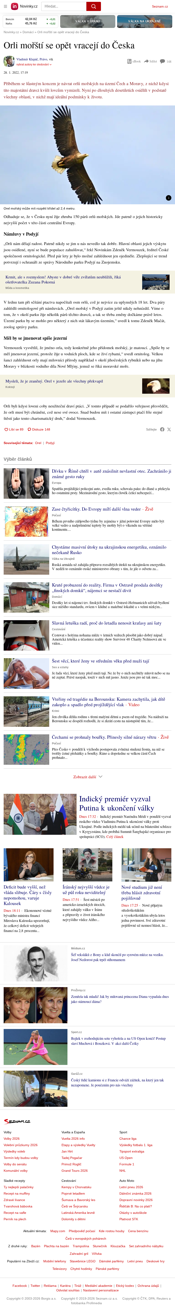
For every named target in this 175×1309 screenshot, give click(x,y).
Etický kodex (125, 1285)
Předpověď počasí (82, 1231)
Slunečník (100, 1246)
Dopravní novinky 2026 (136, 1200)
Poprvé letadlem (73, 1193)
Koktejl (10, 387)
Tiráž (77, 1285)
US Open (126, 1158)
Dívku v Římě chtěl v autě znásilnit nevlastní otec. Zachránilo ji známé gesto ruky (111, 473)
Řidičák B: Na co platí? (135, 1206)
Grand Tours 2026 (75, 1170)
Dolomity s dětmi (73, 1219)
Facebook (20, 1285)
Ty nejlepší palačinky (18, 1187)
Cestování (58, 629)
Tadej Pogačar (72, 1158)
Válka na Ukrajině (63, 558)
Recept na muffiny (17, 1193)
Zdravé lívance (14, 1200)
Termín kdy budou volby (21, 1158)
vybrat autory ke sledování (32, 64)
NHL (122, 1170)
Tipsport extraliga (131, 1151)
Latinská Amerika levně (78, 1213)
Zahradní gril (79, 1253)
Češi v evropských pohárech (85, 1238)
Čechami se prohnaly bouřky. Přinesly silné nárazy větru (104, 737)
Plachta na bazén (56, 1246)
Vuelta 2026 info (73, 1138)
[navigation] (5, 6)
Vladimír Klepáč (27, 59)
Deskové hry (156, 1261)
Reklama (50, 1285)
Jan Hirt (67, 1151)
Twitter (35, 1285)
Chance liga (127, 1138)
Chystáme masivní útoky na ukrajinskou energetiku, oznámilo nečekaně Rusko (109, 549)
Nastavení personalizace (101, 1290)
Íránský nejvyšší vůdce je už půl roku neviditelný (86, 889)
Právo (43, 59)
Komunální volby (16, 1170)
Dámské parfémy (111, 1261)
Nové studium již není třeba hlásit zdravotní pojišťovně (141, 892)
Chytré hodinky (81, 1269)
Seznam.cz (160, 6)
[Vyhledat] (93, 6)
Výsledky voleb (14, 1151)
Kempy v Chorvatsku (76, 1187)
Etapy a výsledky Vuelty (78, 1145)
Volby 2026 (12, 1138)
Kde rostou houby (111, 1231)
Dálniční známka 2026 (135, 1193)
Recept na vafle (15, 1213)
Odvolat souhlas (68, 1290)
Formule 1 (126, 1164)
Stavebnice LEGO (82, 1261)
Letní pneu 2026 (131, 1187)
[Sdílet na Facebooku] (162, 429)
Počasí (56, 515)
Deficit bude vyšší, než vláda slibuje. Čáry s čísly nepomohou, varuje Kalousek (28, 895)
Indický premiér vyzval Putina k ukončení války (116, 803)
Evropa (56, 483)
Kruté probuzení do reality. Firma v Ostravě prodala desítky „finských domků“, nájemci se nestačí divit (107, 587)
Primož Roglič (71, 1164)
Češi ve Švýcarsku (75, 1206)
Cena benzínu (138, 1231)
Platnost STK (128, 1219)
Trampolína (81, 1246)
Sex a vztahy (60, 667)
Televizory (59, 1269)
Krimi (55, 711)
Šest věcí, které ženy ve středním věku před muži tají (100, 661)
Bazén (35, 1246)
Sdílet (153, 61)
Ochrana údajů (148, 1285)
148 (169, 61)
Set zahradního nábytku (146, 1246)
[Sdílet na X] (169, 429)
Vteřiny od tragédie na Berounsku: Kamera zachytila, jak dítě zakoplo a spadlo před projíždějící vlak (108, 702)
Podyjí (50, 443)
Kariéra (65, 1285)
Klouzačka (118, 1246)
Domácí (57, 596)
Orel (38, 443)
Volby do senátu (15, 1164)
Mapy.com (57, 1231)
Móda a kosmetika (17, 288)
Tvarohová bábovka (18, 1206)
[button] (87, 154)
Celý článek (115, 836)
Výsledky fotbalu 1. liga (135, 1145)
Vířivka (97, 1253)
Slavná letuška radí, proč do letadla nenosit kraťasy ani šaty (107, 623)
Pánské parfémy (107, 1269)
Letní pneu (135, 1261)
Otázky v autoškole (133, 1213)
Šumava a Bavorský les (78, 1200)
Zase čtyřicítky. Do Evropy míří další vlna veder (96, 509)
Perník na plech (15, 1219)
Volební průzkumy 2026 (21, 1145)
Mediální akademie (98, 1285)
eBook (137, 61)
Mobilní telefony (54, 1261)
